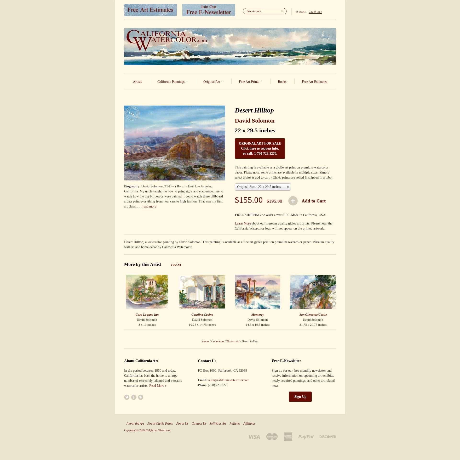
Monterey (257, 314)
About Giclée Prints (160, 423)
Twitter (127, 397)
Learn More (243, 223)
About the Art (135, 423)
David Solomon (255, 120)
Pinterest (141, 397)
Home (205, 341)
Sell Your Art (218, 423)
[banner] (230, 46)
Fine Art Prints (249, 82)
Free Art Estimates (314, 82)
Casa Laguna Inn (147, 314)
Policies (235, 423)
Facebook (134, 397)
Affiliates (249, 423)
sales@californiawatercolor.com (228, 380)
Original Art (212, 82)
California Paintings (171, 82)
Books (282, 82)
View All (176, 265)
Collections (217, 341)
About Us (182, 423)
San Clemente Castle (313, 314)
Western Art (233, 341)
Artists (137, 82)
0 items (301, 11)
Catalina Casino (202, 314)
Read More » (158, 385)
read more (149, 206)
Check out (315, 11)
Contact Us (199, 423)
